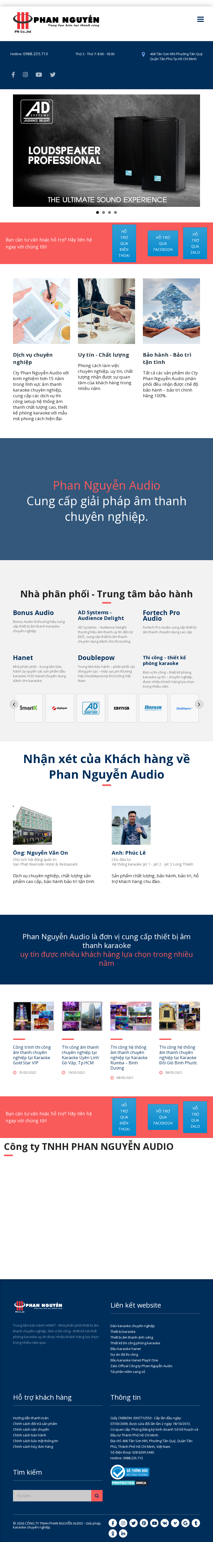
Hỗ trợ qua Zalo (195, 243)
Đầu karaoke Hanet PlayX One (134, 1360)
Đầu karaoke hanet (125, 1348)
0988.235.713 (35, 53)
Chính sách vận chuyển (31, 1429)
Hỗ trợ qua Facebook (163, 243)
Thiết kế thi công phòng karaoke (135, 1343)
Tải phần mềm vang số (127, 1371)
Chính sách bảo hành (29, 1435)
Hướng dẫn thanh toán (31, 1418)
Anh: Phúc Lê (34, 852)
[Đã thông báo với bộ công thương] (129, 1471)
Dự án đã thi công (124, 1354)
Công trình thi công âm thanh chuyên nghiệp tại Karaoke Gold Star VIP (32, 1055)
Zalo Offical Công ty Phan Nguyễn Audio (141, 1366)
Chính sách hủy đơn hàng (33, 1446)
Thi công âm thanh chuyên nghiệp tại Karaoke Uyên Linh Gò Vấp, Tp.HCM (80, 1055)
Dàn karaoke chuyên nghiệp (132, 1325)
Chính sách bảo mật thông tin (35, 1440)
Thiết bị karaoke (123, 1331)
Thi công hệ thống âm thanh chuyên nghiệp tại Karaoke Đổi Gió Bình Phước (178, 1055)
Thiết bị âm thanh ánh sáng (131, 1337)
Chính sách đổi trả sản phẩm (35, 1423)
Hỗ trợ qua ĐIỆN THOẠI (124, 243)
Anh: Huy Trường (138, 852)
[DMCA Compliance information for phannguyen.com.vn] (129, 1482)
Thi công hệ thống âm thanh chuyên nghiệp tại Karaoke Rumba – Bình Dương (129, 1057)
